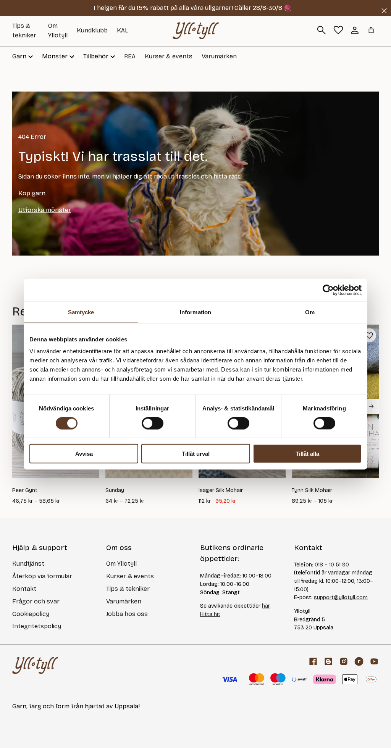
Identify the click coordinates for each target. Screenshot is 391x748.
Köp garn (31, 193)
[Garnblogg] (328, 661)
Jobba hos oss (127, 614)
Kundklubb (92, 30)
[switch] (152, 423)
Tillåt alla (307, 453)
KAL (122, 30)
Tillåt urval (196, 453)
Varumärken (219, 56)
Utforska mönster (44, 210)
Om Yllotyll (121, 563)
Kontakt (24, 588)
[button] (369, 335)
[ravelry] (359, 661)
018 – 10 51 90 (332, 564)
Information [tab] (195, 312)
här (266, 606)
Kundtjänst (28, 563)
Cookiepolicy (30, 614)
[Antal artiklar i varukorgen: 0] (371, 30)
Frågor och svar (36, 601)
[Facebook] (313, 661)
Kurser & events (168, 56)
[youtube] (374, 661)
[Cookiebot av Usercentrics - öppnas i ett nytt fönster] (328, 290)
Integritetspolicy (36, 626)
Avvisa (84, 453)
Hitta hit (210, 614)
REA (130, 56)
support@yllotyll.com (341, 597)
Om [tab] (310, 312)
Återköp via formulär (42, 576)
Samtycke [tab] (81, 312)
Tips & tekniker (128, 588)
